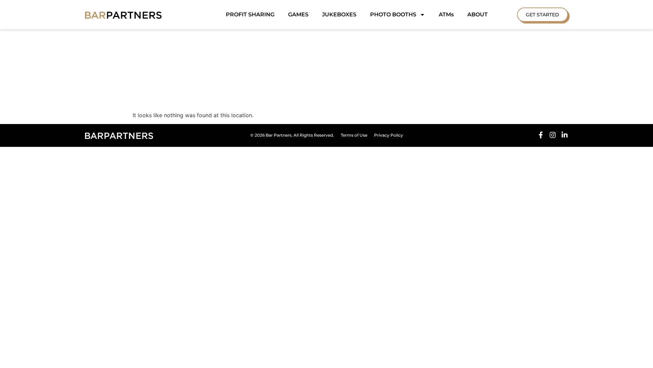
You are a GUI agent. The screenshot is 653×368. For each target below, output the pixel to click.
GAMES (298, 14)
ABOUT (477, 14)
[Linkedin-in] (564, 135)
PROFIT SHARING (250, 14)
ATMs (446, 14)
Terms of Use (354, 135)
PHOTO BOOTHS (393, 14)
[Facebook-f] (540, 135)
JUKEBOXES (339, 14)
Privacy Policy (388, 135)
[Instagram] (552, 135)
